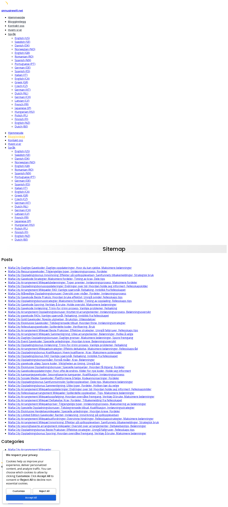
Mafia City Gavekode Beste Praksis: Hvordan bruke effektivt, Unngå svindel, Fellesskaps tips (65, 297)
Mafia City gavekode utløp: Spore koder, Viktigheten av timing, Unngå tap (54, 363)
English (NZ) (22, 123)
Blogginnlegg (17, 22)
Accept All (31, 497)
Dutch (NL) (21, 93)
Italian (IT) (21, 75)
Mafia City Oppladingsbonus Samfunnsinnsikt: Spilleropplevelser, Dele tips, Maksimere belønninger (70, 382)
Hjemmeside (16, 17)
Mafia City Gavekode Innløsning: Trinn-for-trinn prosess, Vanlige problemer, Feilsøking (62, 308)
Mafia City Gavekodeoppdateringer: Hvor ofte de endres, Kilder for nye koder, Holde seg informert (69, 371)
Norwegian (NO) (25, 49)
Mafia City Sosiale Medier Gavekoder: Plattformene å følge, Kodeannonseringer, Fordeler (63, 378)
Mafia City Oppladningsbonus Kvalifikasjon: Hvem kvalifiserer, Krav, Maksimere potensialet (65, 352)
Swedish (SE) (22, 42)
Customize (19, 491)
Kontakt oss (16, 26)
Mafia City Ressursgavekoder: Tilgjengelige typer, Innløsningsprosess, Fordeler (57, 271)
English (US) (22, 38)
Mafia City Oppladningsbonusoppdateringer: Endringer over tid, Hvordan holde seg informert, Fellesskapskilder (78, 286)
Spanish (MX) (23, 60)
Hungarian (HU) (25, 112)
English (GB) (22, 53)
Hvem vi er (15, 30)
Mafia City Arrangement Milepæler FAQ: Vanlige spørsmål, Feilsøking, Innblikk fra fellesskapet (67, 290)
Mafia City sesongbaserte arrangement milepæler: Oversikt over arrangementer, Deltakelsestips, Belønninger (77, 426)
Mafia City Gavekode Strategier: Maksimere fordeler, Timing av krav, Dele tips (56, 279)
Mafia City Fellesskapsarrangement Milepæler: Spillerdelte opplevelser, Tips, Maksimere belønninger (71, 393)
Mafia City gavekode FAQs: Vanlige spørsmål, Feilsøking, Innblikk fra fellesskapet (58, 315)
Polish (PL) (21, 115)
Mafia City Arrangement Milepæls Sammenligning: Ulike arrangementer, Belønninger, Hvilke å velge (70, 334)
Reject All (44, 491)
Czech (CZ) (21, 86)
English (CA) (22, 78)
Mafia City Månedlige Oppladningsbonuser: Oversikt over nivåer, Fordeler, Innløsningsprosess (67, 293)
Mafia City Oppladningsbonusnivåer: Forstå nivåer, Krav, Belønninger (51, 360)
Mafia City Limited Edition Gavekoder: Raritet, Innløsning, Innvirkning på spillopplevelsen (63, 415)
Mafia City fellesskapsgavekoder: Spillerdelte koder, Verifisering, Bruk (51, 326)
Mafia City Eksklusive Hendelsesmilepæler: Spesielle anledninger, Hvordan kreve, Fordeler (64, 411)
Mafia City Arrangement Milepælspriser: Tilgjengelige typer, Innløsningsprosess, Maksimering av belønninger (77, 404)
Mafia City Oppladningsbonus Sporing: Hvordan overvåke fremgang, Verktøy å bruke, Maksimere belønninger (77, 433)
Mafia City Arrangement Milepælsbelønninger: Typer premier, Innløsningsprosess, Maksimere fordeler (72, 282)
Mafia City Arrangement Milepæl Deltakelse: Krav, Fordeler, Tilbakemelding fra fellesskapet (65, 400)
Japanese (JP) (23, 108)
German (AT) (23, 90)
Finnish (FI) (21, 119)
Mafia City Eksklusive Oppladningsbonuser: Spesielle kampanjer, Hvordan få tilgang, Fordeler (66, 367)
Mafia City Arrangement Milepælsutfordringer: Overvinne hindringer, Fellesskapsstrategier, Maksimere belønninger (81, 418)
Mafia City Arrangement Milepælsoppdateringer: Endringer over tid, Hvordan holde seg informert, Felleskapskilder (79, 389)
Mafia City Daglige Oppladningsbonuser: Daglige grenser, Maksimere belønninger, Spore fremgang (70, 338)
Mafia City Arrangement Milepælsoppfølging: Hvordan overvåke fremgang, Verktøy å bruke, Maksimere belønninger (81, 396)
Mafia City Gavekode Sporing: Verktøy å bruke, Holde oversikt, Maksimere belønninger (62, 304)
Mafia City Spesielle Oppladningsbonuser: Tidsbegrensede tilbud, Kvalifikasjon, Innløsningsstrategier (71, 407)
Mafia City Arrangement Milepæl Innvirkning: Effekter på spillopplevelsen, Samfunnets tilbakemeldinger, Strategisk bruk (83, 422)
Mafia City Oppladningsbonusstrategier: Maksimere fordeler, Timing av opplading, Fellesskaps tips (70, 301)
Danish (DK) (22, 45)
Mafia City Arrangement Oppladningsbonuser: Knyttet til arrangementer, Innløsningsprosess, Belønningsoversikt (79, 312)
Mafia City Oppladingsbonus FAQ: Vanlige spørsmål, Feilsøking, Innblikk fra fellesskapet (63, 356)
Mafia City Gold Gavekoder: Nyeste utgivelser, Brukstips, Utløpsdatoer (52, 319)
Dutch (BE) (21, 126)
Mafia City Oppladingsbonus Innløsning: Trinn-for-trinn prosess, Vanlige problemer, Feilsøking (67, 345)
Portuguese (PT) (25, 64)
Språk (12, 34)
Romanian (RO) (24, 56)
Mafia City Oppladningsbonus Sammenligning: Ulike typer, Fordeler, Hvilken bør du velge (63, 385)
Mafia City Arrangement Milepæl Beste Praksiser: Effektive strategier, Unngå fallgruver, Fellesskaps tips (73, 330)
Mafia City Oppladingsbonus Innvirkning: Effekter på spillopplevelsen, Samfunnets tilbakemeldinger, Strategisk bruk (81, 275)
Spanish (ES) (22, 71)
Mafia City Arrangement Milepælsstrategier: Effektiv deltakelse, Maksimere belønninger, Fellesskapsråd (73, 349)
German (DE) (23, 67)
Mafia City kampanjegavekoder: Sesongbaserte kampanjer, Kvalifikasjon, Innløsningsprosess (66, 374)
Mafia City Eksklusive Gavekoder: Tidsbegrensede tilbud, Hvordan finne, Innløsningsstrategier (67, 323)
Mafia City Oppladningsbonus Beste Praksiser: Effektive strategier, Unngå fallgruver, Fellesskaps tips (71, 430)
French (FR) (22, 104)
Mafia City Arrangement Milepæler (29, 449)
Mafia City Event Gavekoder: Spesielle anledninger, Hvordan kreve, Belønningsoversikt (62, 341)
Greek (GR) (21, 82)
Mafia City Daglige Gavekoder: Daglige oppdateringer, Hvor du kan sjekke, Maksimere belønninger (70, 268)
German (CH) (23, 97)
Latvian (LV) (22, 101)
